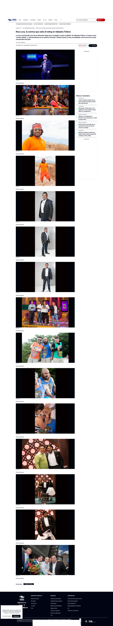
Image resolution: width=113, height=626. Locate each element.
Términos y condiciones (73, 610)
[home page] (12, 20)
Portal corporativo (72, 603)
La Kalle (33, 605)
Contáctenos (53, 603)
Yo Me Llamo (81, 106)
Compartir (94, 45)
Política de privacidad (72, 601)
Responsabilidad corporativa (74, 605)
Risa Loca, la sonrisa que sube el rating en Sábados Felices (49, 28)
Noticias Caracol (35, 598)
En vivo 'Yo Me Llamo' (38, 23)
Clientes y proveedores (56, 598)
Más (61, 20)
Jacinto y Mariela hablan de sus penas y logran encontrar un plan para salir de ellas (87, 101)
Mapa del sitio (54, 608)
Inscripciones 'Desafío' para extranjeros (24, 23)
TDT (52, 615)
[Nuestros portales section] (42, 595)
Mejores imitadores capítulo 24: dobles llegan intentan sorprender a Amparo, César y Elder (87, 134)
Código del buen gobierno (56, 601)
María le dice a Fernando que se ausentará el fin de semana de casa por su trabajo (86, 126)
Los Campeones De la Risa (28, 28)
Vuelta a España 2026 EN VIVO (51, 23)
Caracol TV (18, 28)
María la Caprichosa (82, 114)
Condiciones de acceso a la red (75, 598)
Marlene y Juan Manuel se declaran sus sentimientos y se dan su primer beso (87, 118)
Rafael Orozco (81, 98)
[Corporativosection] (81, 595)
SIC (68, 608)
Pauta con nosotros (55, 610)
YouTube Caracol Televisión (64, 23)
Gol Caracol (33, 603)
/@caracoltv (84, 45)
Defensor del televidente (56, 605)
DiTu (32, 608)
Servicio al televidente (56, 613)
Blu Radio (33, 601)
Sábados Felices (28, 584)
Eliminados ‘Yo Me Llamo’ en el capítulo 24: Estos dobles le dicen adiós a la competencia (87, 109)
